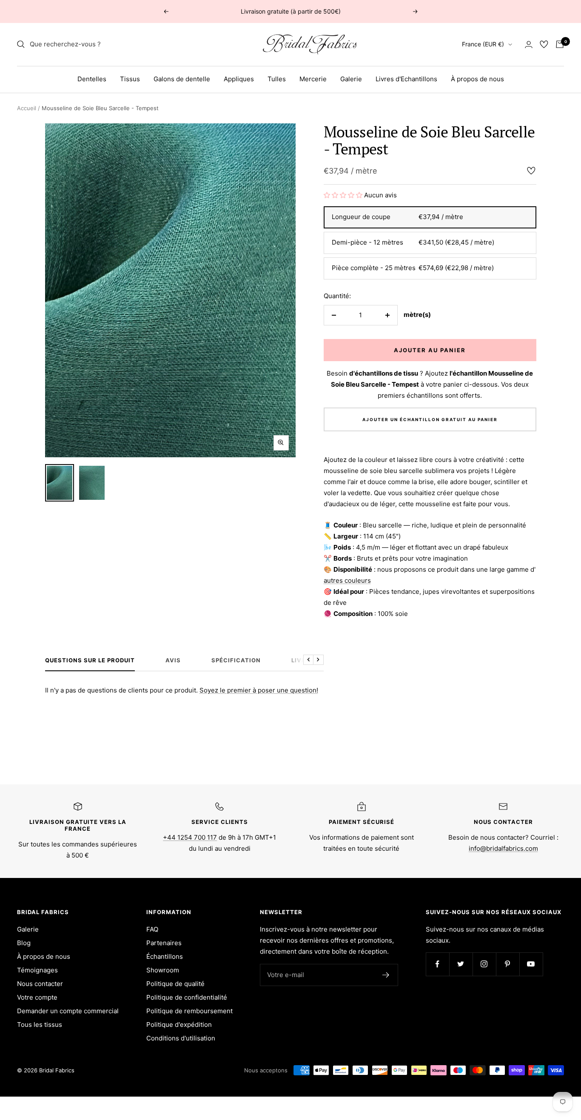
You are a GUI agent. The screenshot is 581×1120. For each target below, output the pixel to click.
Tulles (277, 79)
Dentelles (91, 79)
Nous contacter (40, 984)
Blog (24, 943)
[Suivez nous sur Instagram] (484, 964)
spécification (236, 660)
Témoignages (37, 970)
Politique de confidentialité (186, 997)
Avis (173, 660)
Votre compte (37, 997)
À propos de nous (477, 79)
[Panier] (559, 44)
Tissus (130, 79)
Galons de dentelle (182, 79)
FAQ (152, 929)
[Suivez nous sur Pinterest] (507, 964)
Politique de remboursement (189, 1011)
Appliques (239, 79)
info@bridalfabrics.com (503, 848)
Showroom (162, 970)
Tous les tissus (39, 1024)
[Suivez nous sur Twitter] (461, 964)
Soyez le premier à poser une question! (258, 690)
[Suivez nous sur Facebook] (437, 964)
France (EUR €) (483, 44)
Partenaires (164, 943)
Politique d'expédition (179, 1024)
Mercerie (313, 79)
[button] (343, 195)
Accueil (26, 108)
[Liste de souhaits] (544, 44)
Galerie (351, 79)
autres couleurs (347, 580)
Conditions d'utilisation (180, 1038)
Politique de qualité (175, 984)
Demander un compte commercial (68, 1011)
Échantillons (164, 956)
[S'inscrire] (386, 975)
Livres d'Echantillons (406, 79)
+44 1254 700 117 (190, 837)
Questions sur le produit (90, 660)
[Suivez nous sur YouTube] (531, 964)
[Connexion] (529, 44)
